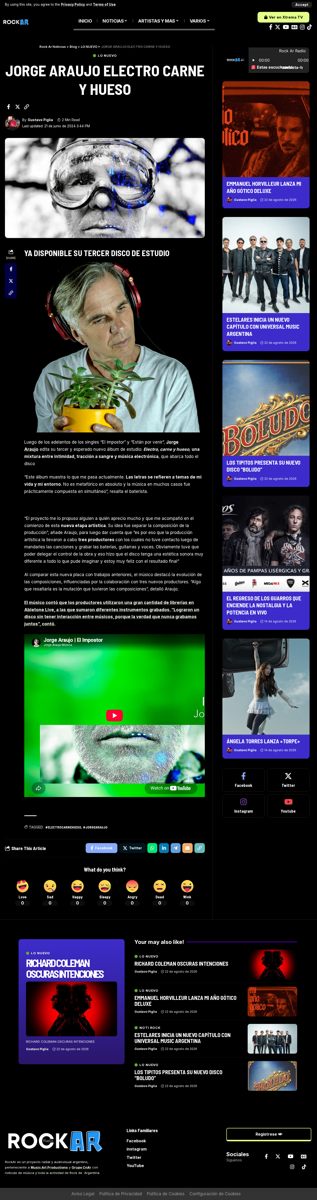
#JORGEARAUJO (95, 827)
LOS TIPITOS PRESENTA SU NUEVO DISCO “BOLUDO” (178, 1075)
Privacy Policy (73, 4)
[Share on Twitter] (17, 107)
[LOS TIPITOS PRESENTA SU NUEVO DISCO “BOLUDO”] (266, 408)
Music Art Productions (49, 1167)
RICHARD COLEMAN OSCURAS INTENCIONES (64, 968)
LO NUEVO (107, 55)
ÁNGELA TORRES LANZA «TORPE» (263, 741)
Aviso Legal (82, 1193)
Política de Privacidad (120, 1193)
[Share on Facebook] (8, 107)
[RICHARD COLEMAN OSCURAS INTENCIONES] (71, 1009)
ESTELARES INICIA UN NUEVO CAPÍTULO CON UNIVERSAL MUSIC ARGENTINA (263, 326)
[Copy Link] (26, 107)
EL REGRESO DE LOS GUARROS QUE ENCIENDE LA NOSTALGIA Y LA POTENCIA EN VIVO (264, 605)
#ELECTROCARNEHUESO (63, 827)
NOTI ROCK (150, 1027)
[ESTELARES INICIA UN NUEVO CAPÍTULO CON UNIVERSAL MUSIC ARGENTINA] (266, 265)
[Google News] (294, 27)
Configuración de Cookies (215, 1193)
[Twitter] (278, 27)
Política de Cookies (166, 1193)
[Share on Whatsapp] (152, 848)
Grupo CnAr (81, 1167)
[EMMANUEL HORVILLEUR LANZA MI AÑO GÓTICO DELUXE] (266, 129)
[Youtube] (288, 806)
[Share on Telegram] (176, 848)
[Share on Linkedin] (164, 848)
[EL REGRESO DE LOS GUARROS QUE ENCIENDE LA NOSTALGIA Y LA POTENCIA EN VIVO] (266, 544)
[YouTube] (286, 27)
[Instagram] (302, 27)
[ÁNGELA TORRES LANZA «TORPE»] (266, 687)
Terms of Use (104, 4)
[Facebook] (271, 27)
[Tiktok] (309, 27)
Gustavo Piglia (40, 120)
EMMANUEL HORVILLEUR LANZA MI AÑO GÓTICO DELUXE (185, 1000)
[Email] (187, 848)
